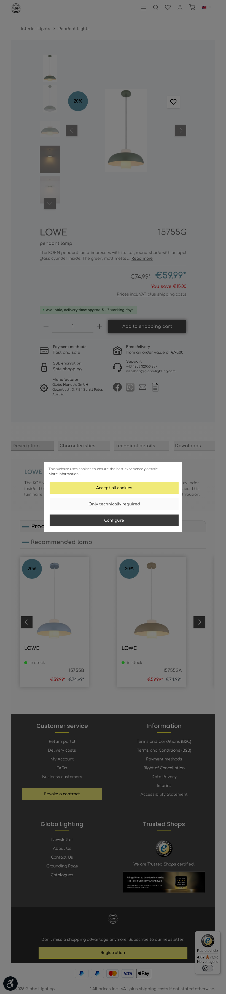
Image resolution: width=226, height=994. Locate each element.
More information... (65, 474)
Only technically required (114, 504)
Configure (114, 520)
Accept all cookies (114, 488)
